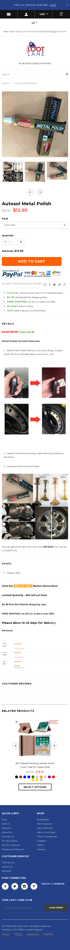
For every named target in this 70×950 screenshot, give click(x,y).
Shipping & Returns (13, 849)
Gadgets (41, 840)
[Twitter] (54, 284)
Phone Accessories (47, 836)
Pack (5, 218)
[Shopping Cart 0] (61, 14)
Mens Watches (45, 828)
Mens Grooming (46, 832)
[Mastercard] (33, 934)
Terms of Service (11, 845)
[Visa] (6, 934)
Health (40, 845)
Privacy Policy (10, 840)
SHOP (53, 5)
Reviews (6, 828)
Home (5, 83)
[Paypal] (48, 934)
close (67, 5)
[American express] (18, 934)
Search (5, 823)
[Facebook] (5, 886)
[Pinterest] (59, 284)
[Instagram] (24, 886)
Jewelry (41, 849)
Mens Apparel (44, 823)
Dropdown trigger (26, 14)
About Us (7, 832)
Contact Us (8, 836)
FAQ (4, 819)
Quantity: (8, 235)
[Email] (44, 284)
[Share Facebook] (49, 284)
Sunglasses (43, 819)
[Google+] (64, 284)
